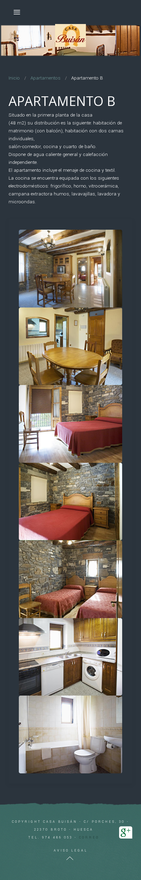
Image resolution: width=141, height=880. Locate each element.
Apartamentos (45, 78)
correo (89, 837)
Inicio (14, 78)
